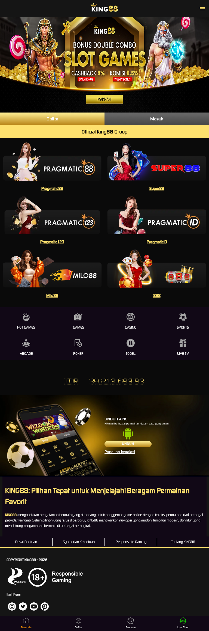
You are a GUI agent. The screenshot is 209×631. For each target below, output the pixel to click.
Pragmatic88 (52, 188)
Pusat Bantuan (26, 541)
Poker (78, 353)
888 (157, 295)
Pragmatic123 (52, 241)
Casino (130, 327)
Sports (183, 327)
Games (78, 327)
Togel (131, 353)
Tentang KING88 (183, 541)
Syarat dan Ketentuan (79, 541)
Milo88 (52, 295)
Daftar (52, 119)
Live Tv (183, 353)
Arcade (26, 353)
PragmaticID (157, 241)
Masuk (156, 119)
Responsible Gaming (131, 541)
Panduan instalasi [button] (119, 452)
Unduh (128, 444)
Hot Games (26, 327)
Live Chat (183, 627)
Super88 (156, 188)
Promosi (131, 627)
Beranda (26, 627)
